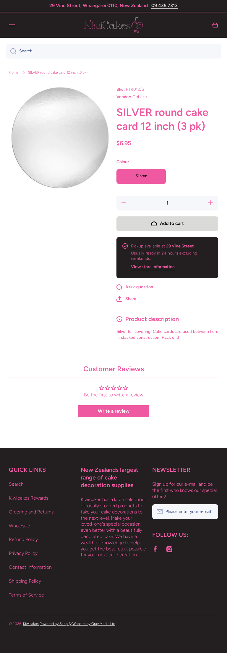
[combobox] (113, 51)
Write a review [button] (113, 411)
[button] (126, 299)
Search (16, 484)
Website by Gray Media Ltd (93, 624)
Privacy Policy (23, 553)
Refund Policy (23, 539)
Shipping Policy (25, 581)
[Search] (11, 51)
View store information (153, 266)
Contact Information (30, 567)
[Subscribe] (210, 511)
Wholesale (19, 526)
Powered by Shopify (56, 624)
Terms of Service (26, 595)
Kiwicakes (31, 624)
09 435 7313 (164, 5)
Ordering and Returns (31, 512)
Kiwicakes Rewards (28, 498)
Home (14, 72)
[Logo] (113, 25)
